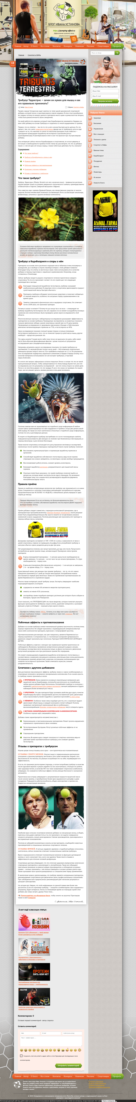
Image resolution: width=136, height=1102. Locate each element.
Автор (25, 46)
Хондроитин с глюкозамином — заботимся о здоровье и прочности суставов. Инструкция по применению (32, 959)
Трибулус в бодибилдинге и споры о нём (38, 157)
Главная (18, 46)
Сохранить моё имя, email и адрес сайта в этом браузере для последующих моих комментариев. (49, 1058)
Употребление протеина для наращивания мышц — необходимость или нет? (33, 984)
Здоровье (97, 118)
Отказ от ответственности (97, 1083)
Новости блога (99, 183)
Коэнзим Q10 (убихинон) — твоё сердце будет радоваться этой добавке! (33, 933)
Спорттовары (103, 46)
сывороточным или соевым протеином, (46, 686)
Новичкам (79, 46)
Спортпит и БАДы (78, 107)
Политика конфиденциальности (99, 1087)
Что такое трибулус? (31, 153)
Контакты (57, 46)
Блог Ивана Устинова (64, 24)
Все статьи (45, 46)
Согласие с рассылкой (96, 1081)
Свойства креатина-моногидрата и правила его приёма (31, 1008)
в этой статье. (75, 697)
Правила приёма (30, 161)
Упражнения (98, 129)
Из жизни (97, 177)
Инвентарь (98, 172)
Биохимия (97, 123)
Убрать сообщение (108, 1101)
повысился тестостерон (44, 129)
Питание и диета (100, 139)
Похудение (98, 161)
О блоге (34, 46)
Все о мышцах (99, 134)
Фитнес (96, 166)
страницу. (68, 614)
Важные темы (99, 150)
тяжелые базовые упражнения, (58, 513)
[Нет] (116, 1101)
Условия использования (96, 1085)
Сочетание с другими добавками (35, 169)
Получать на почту (105, 101)
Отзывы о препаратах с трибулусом (36, 173)
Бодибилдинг (99, 156)
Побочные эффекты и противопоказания (38, 165)
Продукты (117, 46)
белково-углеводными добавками (52, 707)
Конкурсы (68, 46)
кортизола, (44, 467)
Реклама (90, 46)
